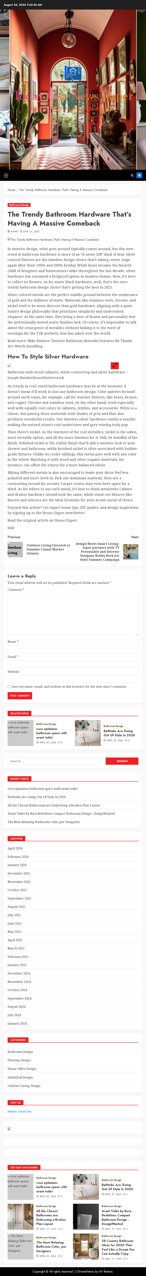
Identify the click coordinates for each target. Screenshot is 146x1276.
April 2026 (15, 848)
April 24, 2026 (48, 1256)
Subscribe (139, 175)
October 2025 (17, 890)
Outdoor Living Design (24, 1086)
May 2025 (14, 932)
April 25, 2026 (113, 1229)
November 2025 (19, 882)
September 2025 (19, 898)
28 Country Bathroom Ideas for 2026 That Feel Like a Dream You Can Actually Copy (118, 1247)
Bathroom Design (19, 205)
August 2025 (16, 907)
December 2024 (19, 973)
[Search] (132, 175)
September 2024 (19, 998)
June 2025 (15, 923)
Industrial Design (20, 1077)
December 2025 (19, 873)
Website (13, 672)
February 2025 (18, 957)
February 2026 (18, 857)
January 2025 (17, 965)
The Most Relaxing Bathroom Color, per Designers (44, 822)
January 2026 (17, 865)
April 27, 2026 (115, 740)
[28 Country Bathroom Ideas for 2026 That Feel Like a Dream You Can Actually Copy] (86, 1247)
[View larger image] (115, 365)
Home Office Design (22, 1069)
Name (13, 642)
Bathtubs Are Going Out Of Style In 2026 (119, 733)
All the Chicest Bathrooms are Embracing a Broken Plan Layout (54, 805)
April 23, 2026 (113, 1259)
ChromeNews (85, 1271)
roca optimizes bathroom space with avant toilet (51, 733)
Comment (16, 590)
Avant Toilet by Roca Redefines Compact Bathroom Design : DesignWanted (61, 813)
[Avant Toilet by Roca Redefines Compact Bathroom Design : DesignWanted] (86, 1217)
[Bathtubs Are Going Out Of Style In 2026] (88, 733)
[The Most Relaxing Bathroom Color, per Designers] (20, 1247)
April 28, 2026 (48, 742)
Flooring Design (19, 1060)
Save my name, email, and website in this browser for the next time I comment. (69, 686)
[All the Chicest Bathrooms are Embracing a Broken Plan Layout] (20, 1217)
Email (13, 657)
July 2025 (14, 915)
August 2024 (16, 1007)
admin (14, 231)
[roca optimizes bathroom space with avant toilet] (20, 733)
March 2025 (16, 948)
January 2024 (17, 1023)
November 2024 (19, 982)
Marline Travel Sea (19, 1111)
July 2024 (14, 1015)
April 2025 (15, 940)
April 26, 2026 (48, 1229)
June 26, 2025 (31, 231)
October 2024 (17, 990)
